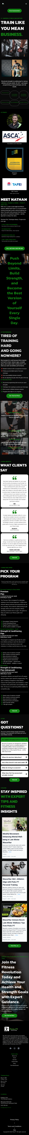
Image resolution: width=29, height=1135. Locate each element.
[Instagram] (15, 1048)
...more (9, 852)
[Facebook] (11, 1048)
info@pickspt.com (5, 1107)
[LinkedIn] (19, 1048)
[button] (26, 4)
